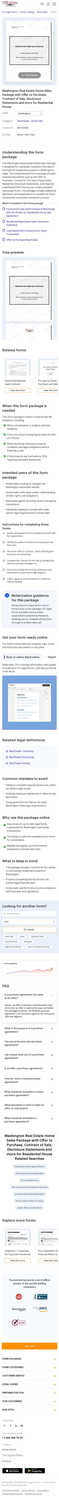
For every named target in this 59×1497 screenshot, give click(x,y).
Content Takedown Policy (12, 1494)
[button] (54, 4)
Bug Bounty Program (33, 1494)
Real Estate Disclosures (21, 757)
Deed (22, 936)
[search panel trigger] (42, 4)
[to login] (48, 4)
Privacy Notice (43, 1490)
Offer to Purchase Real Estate (22, 239)
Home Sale (9, 936)
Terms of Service (28, 1490)
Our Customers (12, 1401)
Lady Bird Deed (11, 941)
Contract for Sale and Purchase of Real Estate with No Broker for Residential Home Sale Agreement (30, 212)
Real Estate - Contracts (21, 751)
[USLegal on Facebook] (10, 1425)
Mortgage (28, 941)
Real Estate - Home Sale (30, 120)
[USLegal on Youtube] (21, 1425)
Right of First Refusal (13, 947)
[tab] (22, 657)
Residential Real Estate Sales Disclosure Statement (27, 223)
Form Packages (11, 1358)
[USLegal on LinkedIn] (16, 1425)
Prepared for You (13, 1392)
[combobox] (29, 914)
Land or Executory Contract (39, 947)
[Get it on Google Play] (35, 1470)
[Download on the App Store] (12, 1470)
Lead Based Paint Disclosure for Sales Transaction (26, 232)
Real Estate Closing (19, 763)
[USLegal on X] (4, 1425)
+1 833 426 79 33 (12, 1437)
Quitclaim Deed (37, 936)
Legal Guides (10, 1384)
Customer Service (13, 1375)
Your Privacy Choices (10, 1490)
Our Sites (8, 1409)
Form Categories (12, 1367)
